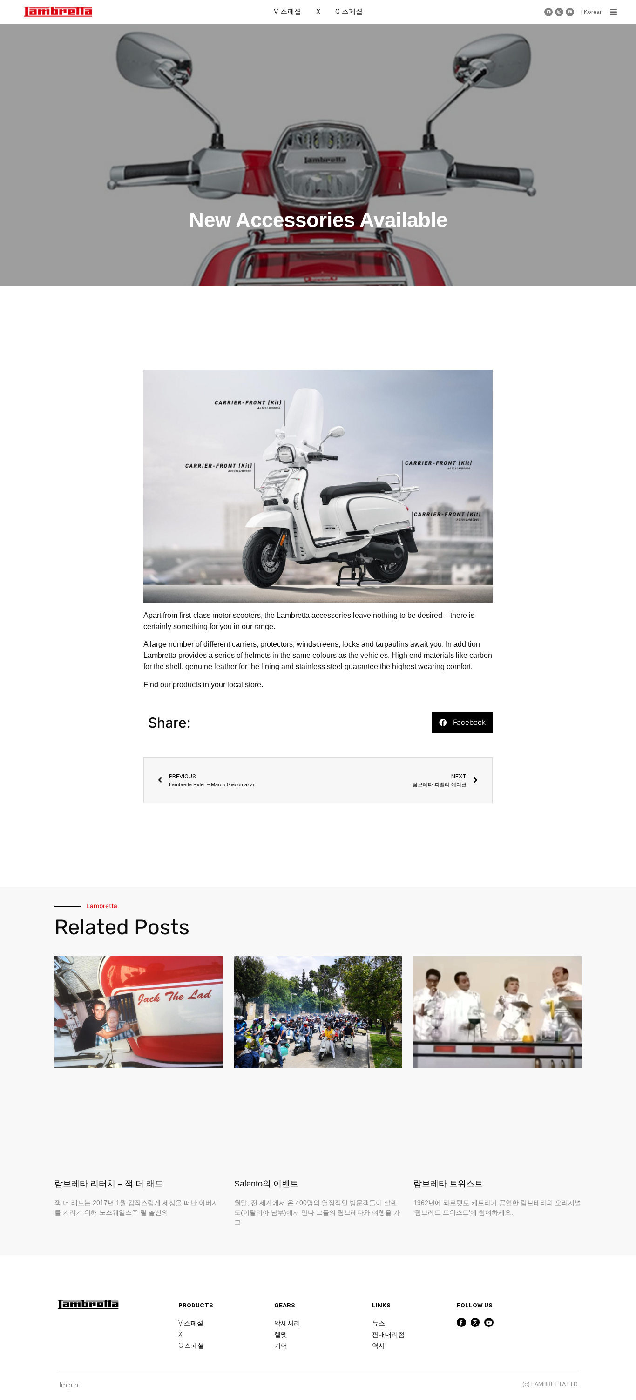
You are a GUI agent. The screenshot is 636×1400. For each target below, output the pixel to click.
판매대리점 (388, 1334)
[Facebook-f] (461, 1322)
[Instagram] (559, 12)
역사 (378, 1345)
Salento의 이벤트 (266, 1183)
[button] (613, 12)
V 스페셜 (287, 11)
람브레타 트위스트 (448, 1183)
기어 (280, 1345)
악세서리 (287, 1323)
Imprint (70, 1385)
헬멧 (280, 1334)
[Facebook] (548, 12)
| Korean (592, 11)
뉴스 (378, 1323)
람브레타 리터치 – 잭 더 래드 (108, 1183)
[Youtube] (570, 12)
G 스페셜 (349, 11)
